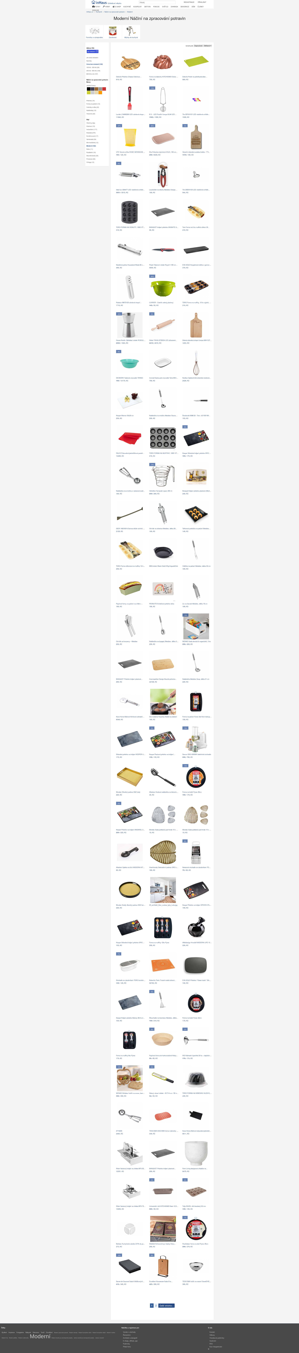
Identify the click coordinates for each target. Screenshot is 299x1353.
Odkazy (212, 1335)
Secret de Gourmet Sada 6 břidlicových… (130, 1281)
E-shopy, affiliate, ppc (130, 1341)
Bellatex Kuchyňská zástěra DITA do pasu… (131, 1244)
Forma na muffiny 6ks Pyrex (125, 1055)
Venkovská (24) (91, 139)
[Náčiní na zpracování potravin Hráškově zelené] (89, 92)
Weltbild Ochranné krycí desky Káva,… (162, 1244)
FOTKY (97, 7)
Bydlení (4, 1332)
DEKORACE (185, 7)
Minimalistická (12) (92, 143)
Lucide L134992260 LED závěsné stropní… (131, 114)
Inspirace (12, 1332)
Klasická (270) (91, 133)
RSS (211, 1344)
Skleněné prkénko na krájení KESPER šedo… (132, 754)
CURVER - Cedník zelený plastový (161, 302)
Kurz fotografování (216, 1347)
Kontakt (212, 1332)
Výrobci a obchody (129, 1332)
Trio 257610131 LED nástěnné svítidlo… (196, 114)
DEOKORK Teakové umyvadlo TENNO (129, 378)
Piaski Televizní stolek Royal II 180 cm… (163, 265)
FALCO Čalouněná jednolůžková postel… (130, 453)
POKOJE (156, 7)
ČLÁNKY (201, 7)
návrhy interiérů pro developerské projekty (84, 1337)
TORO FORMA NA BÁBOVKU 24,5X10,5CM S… (199, 1093)
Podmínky (126, 1344)
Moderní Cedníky (111, 1332)
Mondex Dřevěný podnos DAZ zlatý (128, 792)
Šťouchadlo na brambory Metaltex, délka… (163, 1018)
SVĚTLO (165, 7)
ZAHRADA (174, 7)
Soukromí (213, 1341)
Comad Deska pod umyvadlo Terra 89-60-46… (165, 378)
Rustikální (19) (91, 152)
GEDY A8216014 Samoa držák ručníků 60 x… (132, 528)
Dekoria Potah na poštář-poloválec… (194, 77)
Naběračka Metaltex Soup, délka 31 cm (195, 679)
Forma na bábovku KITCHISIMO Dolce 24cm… (165, 77)
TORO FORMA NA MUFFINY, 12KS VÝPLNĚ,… (166, 453)
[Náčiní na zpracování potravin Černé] (89, 89)
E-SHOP (118, 7)
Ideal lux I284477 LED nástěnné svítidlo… (130, 190)
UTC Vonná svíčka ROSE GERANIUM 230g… (132, 152)
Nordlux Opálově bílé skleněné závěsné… (196, 378)
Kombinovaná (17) (92, 136)
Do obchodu (134, 79)
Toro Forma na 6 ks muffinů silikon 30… (195, 227)
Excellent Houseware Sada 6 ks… (161, 1281)
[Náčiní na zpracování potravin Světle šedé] (92, 92)
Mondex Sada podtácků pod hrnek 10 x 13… (164, 830)
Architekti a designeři (130, 1338)
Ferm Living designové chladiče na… (194, 1168)
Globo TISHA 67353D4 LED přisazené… (163, 340)
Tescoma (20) (90, 114)
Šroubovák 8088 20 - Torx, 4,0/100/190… (196, 415)
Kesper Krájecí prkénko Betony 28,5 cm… (130, 1018)
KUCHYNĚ (127, 7)
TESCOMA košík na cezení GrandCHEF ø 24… (198, 1281)
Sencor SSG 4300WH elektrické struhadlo (196, 754)
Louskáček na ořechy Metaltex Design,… (163, 190)
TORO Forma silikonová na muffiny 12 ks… (131, 566)
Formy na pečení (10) (93, 104)
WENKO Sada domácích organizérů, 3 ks (196, 641)
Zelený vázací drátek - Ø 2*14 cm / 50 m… (163, 1093)
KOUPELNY (137, 7)
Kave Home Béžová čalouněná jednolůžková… (198, 1131)
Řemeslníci (127, 1335)
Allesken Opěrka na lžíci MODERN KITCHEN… (132, 867)
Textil (42, 1332)
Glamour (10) (90, 126)
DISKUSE (95, 10)
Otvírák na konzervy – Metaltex (126, 641)
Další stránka (166, 1305)
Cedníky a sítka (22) (92, 107)
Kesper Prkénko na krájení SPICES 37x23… (197, 905)
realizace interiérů (99, 1337)
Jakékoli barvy (91, 85)
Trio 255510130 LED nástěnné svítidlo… (196, 190)
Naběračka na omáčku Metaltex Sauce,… (163, 415)
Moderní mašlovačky (23, 1337)
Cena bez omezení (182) (94, 64)
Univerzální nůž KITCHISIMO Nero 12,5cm (164, 1206)
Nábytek (28, 1332)
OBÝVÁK (147, 7)
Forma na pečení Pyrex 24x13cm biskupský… (198, 717)
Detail (142, 79)
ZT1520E (119, 1131)
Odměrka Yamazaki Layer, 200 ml (160, 491)
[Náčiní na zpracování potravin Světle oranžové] (100, 92)
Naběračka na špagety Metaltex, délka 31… (164, 641)
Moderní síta (5, 1337)
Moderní (40, 1336)
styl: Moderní (91, 52)
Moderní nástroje (73, 1332)
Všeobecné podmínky (217, 1338)
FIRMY (107, 7)
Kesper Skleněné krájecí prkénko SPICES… (197, 453)
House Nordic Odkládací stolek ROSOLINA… (131, 340)
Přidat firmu (127, 1347)
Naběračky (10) (91, 110)
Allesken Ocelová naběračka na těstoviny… (164, 792)
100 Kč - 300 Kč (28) (92, 67)
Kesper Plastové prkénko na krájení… (162, 754)
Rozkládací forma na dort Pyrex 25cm (195, 1244)
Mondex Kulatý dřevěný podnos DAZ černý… (131, 905)
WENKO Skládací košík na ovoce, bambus (131, 1093)
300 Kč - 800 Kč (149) (93, 71)
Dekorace (36, 1332)
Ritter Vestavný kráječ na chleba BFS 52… (130, 1168)
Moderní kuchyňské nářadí (99, 1332)
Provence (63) (90, 159)
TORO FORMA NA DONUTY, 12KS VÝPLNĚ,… (132, 227)
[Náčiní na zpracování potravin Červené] (104, 89)
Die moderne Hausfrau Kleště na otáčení (163, 717)
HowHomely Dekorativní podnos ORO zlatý (164, 867)
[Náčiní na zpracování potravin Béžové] (96, 92)
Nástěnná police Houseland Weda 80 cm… (130, 265)
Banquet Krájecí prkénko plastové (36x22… (197, 491)
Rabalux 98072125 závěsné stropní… (129, 302)
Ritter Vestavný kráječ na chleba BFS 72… (130, 1206)
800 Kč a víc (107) (92, 74)
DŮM (193, 7)
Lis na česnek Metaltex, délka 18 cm (194, 604)
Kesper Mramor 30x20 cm (125, 415)
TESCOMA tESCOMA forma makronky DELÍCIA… (166, 1131)
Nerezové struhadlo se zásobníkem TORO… (197, 867)
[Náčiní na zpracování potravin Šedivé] (100, 89)
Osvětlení (49, 1332)
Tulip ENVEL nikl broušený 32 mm (194, 1206)
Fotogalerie (20, 1332)
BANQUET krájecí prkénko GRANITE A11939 (165, 227)
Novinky (89, 61)
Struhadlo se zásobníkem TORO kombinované (132, 980)
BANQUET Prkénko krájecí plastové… (129, 679)
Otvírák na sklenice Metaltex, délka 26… (163, 528)
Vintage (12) (90, 162)
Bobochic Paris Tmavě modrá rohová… (162, 980)
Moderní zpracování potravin (61, 1332)
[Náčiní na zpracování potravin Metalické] (92, 89)
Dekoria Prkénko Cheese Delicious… (128, 77)
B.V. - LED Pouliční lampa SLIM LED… (162, 114)
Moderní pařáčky (13, 1337)
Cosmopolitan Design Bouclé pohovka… (163, 679)
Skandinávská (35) (92, 156)
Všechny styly (90, 123)
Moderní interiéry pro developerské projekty (62, 1337)
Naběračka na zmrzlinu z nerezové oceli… (130, 491)
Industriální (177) (91, 130)
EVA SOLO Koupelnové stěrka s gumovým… (197, 265)
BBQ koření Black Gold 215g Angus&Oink (163, 566)
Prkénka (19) (90, 101)
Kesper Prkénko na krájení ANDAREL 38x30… (132, 830)
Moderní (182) (91, 146)
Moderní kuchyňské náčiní (85, 1332)
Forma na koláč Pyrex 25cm (192, 792)
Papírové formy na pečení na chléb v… (129, 604)
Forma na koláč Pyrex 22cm (192, 1018)
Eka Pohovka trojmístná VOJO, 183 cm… (163, 152)
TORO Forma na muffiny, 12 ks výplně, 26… (197, 302)
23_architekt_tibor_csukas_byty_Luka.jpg (163, 905)
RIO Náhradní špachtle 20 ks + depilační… (197, 1055)
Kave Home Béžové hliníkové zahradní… (130, 717)
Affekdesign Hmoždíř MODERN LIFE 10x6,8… (198, 942)
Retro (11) (89, 149)
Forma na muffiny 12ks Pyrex (159, 942)
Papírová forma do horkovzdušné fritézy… (163, 1055)
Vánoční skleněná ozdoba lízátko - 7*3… (196, 152)
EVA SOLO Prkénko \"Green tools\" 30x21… (197, 980)
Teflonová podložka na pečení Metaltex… (196, 528)
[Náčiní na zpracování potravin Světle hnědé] (96, 89)
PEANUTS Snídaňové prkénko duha (161, 604)
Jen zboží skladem (92, 58)
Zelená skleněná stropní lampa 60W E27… (197, 340)
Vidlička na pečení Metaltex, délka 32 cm (196, 566)
